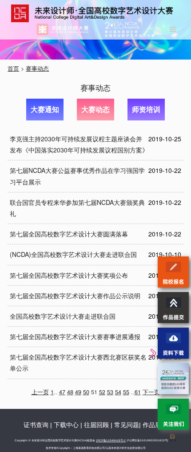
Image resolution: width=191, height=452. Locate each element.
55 (126, 392)
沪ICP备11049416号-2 (111, 440)
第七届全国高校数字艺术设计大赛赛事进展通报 (75, 336)
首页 (13, 68)
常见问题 (126, 424)
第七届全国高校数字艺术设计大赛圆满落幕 (69, 233)
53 (110, 392)
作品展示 (155, 424)
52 (102, 392)
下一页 (151, 392)
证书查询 (36, 424)
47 (62, 392)
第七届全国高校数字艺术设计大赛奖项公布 (69, 275)
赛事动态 (37, 68)
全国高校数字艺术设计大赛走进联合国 (62, 316)
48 (70, 392)
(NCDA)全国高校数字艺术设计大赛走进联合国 (73, 254)
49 (78, 392)
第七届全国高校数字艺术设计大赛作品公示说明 (75, 295)
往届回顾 (96, 424)
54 (118, 392)
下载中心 (66, 424)
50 (86, 392)
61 (138, 392)
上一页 (40, 392)
